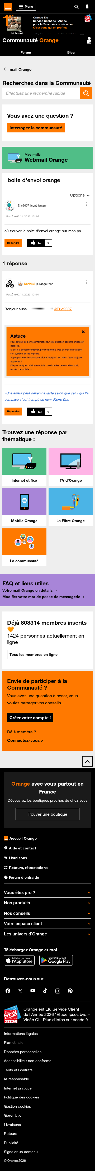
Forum (26, 52)
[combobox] (41, 93)
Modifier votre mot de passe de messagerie (41, 596)
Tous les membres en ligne (34, 654)
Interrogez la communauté (36, 127)
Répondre (13, 243)
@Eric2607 (63, 309)
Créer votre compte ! (30, 717)
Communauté (30, 40)
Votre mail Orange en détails (27, 590)
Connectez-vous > (25, 740)
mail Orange (20, 69)
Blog (71, 52)
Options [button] (77, 195)
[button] (87, 204)
